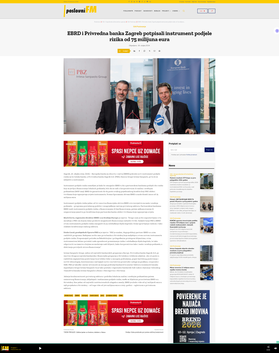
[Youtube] (147, 1)
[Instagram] (131, 1)
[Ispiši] (159, 51)
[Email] (154, 51)
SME (120, 295)
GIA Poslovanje (131, 22)
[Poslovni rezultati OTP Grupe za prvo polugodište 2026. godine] (206, 181)
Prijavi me (209, 150)
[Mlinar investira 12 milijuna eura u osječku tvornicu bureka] (206, 272)
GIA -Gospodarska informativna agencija (114, 22)
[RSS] (137, 1)
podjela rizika (111, 295)
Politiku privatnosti (191, 154)
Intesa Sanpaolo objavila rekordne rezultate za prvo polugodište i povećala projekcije (182, 250)
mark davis (94, 295)
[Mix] (150, 1)
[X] (149, 51)
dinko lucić (69, 295)
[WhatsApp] (144, 1)
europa (85, 295)
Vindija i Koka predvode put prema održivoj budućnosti (144, 332)
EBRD (77, 295)
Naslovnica (97, 22)
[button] (184, 11)
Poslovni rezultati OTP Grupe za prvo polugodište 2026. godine (183, 179)
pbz (102, 295)
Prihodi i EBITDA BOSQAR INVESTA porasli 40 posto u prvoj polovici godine (184, 200)
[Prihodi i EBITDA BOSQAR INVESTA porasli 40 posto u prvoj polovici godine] (206, 204)
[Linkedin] (134, 1)
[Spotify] (139, 1)
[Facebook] (129, 1)
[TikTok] (142, 1)
